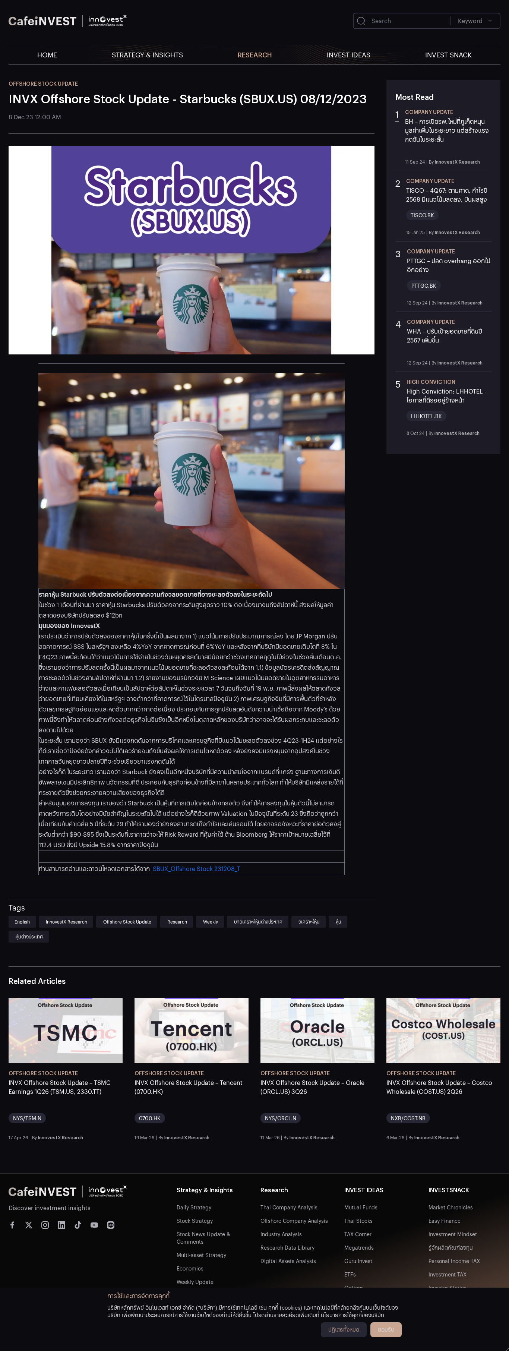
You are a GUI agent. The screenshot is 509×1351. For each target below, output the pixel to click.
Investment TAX (448, 1274)
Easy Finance (445, 1220)
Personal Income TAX (454, 1261)
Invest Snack (448, 54)
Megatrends (359, 1247)
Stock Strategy (195, 1220)
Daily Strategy (194, 1207)
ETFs (350, 1274)
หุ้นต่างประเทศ (29, 936)
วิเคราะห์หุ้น (308, 921)
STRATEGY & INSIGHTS (147, 54)
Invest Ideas (348, 54)
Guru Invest (358, 1261)
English (22, 921)
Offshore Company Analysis (294, 1220)
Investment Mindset (453, 1234)
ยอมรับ (386, 1329)
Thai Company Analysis (288, 1207)
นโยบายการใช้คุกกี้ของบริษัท (352, 1315)
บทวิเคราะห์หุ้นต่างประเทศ (257, 921)
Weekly (210, 921)
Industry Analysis (281, 1234)
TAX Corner (358, 1234)
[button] (443, 136)
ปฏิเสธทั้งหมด (343, 1329)
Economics (190, 1268)
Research (255, 54)
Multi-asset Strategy (201, 1255)
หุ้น (338, 921)
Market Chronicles (451, 1207)
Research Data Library (287, 1247)
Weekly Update (195, 1281)
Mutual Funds (360, 1207)
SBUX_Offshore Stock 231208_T (196, 868)
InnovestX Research (66, 921)
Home (47, 54)
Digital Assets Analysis (288, 1261)
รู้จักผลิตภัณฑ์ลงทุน (451, 1247)
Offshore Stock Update (126, 921)
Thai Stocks (358, 1220)
